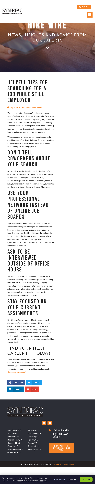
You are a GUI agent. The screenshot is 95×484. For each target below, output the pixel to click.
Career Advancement (33, 107)
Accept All (86, 479)
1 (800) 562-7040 (61, 435)
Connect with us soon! (16, 372)
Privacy (57, 464)
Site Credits (69, 464)
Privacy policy (59, 479)
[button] (90, 15)
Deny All (72, 479)
